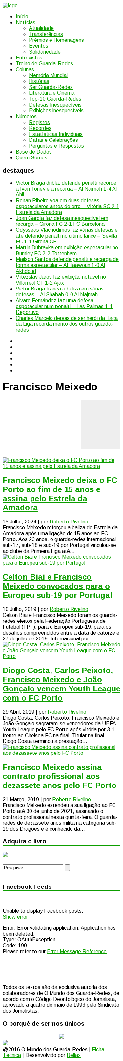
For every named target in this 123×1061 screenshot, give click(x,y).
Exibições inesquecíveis (56, 110)
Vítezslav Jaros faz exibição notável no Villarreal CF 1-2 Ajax (61, 280)
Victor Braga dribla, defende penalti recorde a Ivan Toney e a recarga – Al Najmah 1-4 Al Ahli (66, 188)
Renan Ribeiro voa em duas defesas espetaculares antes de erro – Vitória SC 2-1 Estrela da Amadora (67, 206)
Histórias (39, 81)
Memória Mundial (48, 75)
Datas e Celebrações (53, 140)
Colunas (25, 69)
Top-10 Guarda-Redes (55, 99)
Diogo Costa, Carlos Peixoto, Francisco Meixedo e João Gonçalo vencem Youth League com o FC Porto (61, 684)
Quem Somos (31, 157)
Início (22, 16)
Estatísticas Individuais (56, 134)
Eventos (38, 46)
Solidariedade (45, 52)
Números (26, 116)
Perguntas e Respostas (56, 146)
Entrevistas (29, 57)
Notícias (25, 22)
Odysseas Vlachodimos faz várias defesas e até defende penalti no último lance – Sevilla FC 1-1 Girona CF (67, 235)
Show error (15, 917)
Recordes (40, 128)
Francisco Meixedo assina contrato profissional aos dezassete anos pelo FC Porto (59, 776)
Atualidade (41, 28)
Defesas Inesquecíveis (55, 105)
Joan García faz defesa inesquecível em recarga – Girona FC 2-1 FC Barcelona (62, 221)
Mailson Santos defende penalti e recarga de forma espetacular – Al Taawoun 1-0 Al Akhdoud (67, 265)
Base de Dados (34, 152)
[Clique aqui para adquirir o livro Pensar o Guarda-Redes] (5, 855)
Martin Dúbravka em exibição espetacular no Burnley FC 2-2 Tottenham (67, 250)
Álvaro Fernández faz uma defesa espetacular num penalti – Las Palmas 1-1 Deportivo (64, 306)
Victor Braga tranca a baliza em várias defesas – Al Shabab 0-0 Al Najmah (60, 291)
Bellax (74, 1055)
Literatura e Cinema (51, 93)
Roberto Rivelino (69, 521)
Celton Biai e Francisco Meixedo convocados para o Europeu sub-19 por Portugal (57, 586)
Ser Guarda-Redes (51, 87)
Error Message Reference (77, 951)
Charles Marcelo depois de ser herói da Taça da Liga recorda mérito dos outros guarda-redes (67, 324)
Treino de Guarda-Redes (44, 63)
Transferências (46, 34)
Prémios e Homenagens (56, 40)
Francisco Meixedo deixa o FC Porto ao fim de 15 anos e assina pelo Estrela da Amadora (60, 494)
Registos (39, 122)
